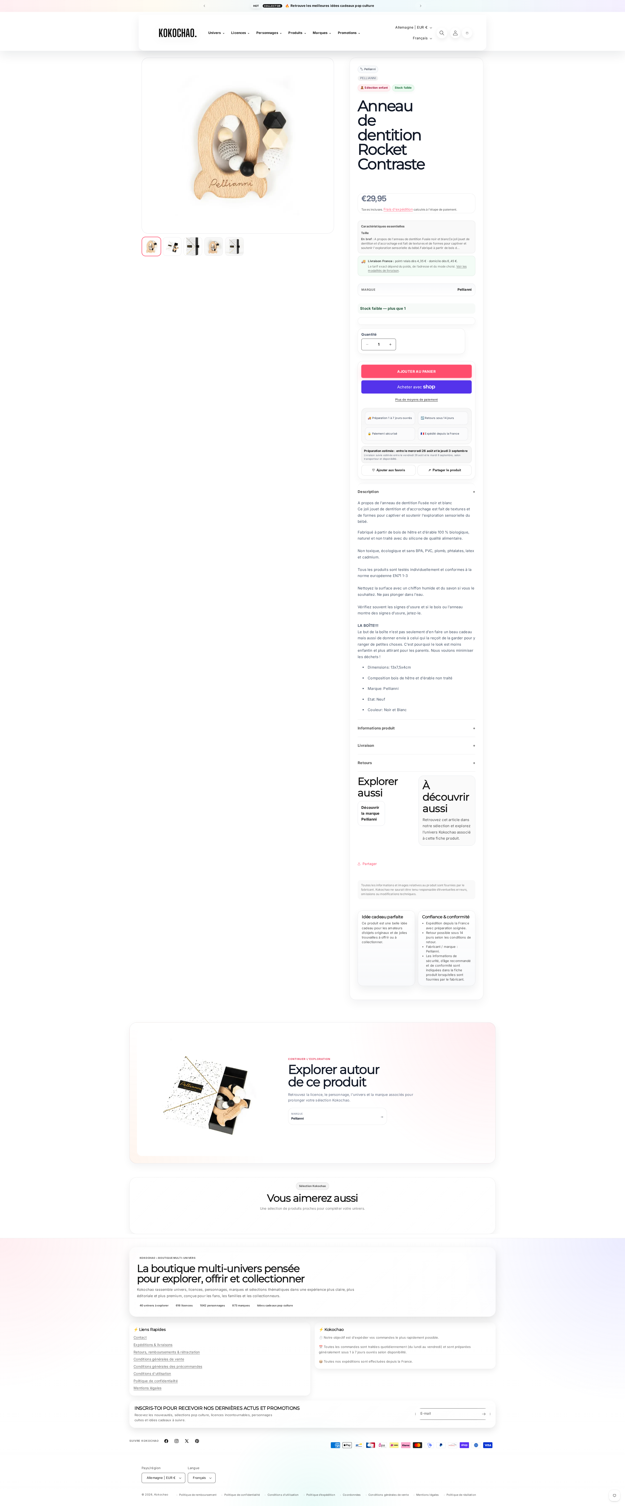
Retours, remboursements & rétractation (167, 1352)
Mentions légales (147, 1388)
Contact (140, 1337)
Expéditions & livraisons (153, 1345)
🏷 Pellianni (368, 69)
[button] (467, 33)
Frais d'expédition (398, 209)
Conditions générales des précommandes (168, 1366)
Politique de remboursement (198, 1494)
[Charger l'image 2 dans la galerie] (172, 246)
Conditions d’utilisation (283, 1494)
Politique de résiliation (461, 1494)
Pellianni (465, 289)
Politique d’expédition (320, 1494)
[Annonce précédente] (204, 6)
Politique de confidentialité (156, 1381)
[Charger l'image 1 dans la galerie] (151, 246)
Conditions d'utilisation (152, 1373)
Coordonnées (352, 1494)
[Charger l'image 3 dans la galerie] (193, 246)
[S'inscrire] (483, 1414)
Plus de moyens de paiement (416, 399)
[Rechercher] (442, 33)
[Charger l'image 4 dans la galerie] (213, 246)
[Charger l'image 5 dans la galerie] (234, 246)
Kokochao (161, 1494)
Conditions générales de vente (159, 1359)
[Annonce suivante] (420, 6)
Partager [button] (370, 864)
